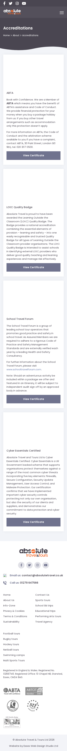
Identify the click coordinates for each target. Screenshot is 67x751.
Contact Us (42, 594)
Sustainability (11, 621)
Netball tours (11, 649)
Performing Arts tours (48, 616)
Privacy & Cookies (14, 611)
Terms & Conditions (15, 616)
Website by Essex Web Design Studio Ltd (33, 746)
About (16, 35)
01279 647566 (24, 583)
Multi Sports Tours (14, 660)
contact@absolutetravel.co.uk (36, 575)
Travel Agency (43, 621)
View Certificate (33, 155)
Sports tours (42, 600)
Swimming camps (14, 655)
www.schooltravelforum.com (24, 369)
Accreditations (30, 35)
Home (6, 35)
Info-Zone (9, 605)
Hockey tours (11, 644)
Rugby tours (10, 639)
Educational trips (45, 611)
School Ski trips (44, 605)
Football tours (11, 633)
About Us (8, 600)
